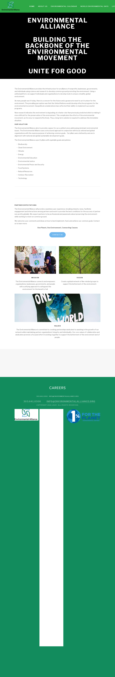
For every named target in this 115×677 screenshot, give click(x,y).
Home (32, 6)
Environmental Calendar (64, 6)
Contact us (57, 235)
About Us (42, 6)
